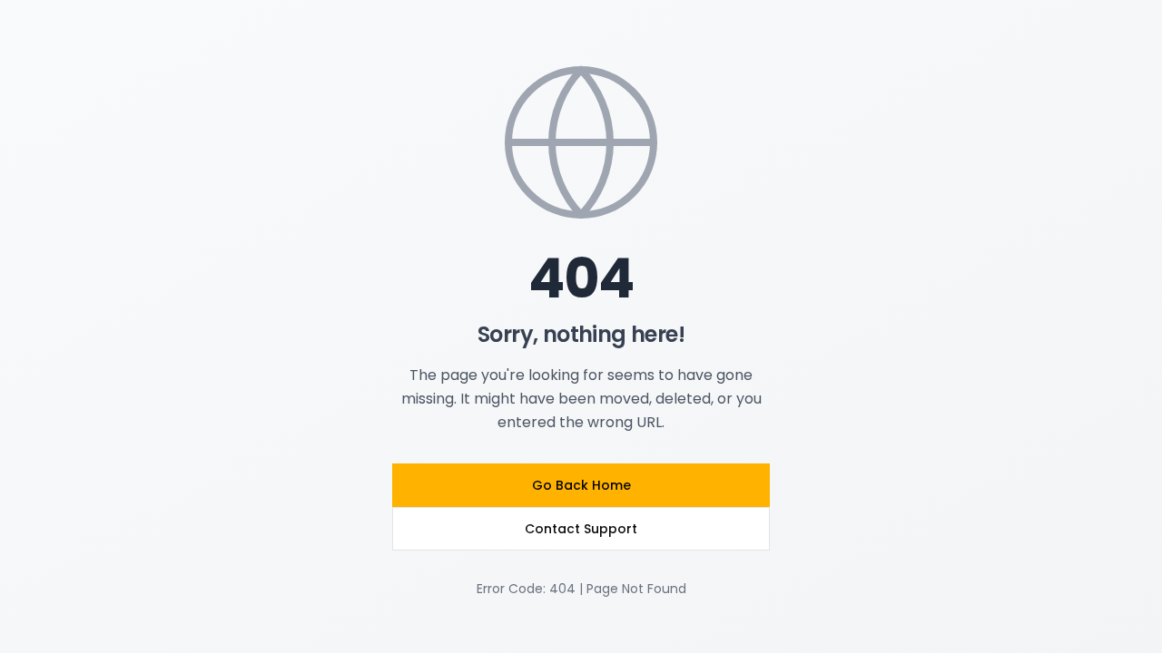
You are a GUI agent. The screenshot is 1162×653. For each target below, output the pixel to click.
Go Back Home (581, 485)
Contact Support (581, 529)
